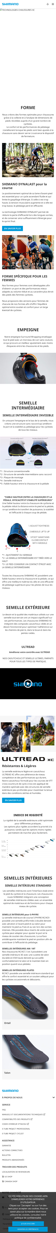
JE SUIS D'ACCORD (28, 1224)
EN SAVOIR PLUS (13, 800)
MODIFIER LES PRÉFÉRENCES (28, 1229)
